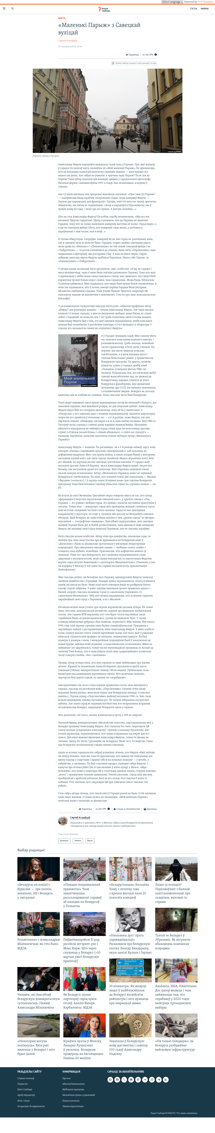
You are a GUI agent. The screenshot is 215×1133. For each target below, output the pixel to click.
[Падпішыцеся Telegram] (159, 1080)
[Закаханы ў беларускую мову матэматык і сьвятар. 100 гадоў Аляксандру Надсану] (130, 1025)
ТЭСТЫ (193, 9)
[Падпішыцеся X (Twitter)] (124, 1080)
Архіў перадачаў (26, 1095)
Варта (61, 18)
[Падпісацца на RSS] (165, 1080)
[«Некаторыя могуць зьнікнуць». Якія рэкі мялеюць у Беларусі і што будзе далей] (38, 1025)
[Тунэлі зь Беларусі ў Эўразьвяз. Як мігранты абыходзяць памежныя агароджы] (176, 920)
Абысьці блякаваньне (73, 1084)
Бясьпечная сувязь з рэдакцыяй (78, 1095)
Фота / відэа (23, 1101)
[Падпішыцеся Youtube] (131, 1080)
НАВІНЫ (205, 9)
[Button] (132, 55)
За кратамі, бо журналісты (31, 1106)
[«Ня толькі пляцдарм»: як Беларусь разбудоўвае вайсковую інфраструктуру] (176, 1025)
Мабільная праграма (73, 1090)
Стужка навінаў (25, 1078)
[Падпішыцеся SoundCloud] (145, 1080)
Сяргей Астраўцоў (67, 41)
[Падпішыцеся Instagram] (152, 1080)
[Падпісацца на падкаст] (138, 1080)
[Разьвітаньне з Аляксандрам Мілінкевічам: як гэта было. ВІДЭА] (38, 924)
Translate (208, 2)
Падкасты (22, 1084)
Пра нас (66, 1078)
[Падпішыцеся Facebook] (117, 1080)
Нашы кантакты (70, 1101)
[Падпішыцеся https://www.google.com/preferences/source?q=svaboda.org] (110, 1080)
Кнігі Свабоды (24, 1090)
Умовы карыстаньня (73, 1106)
